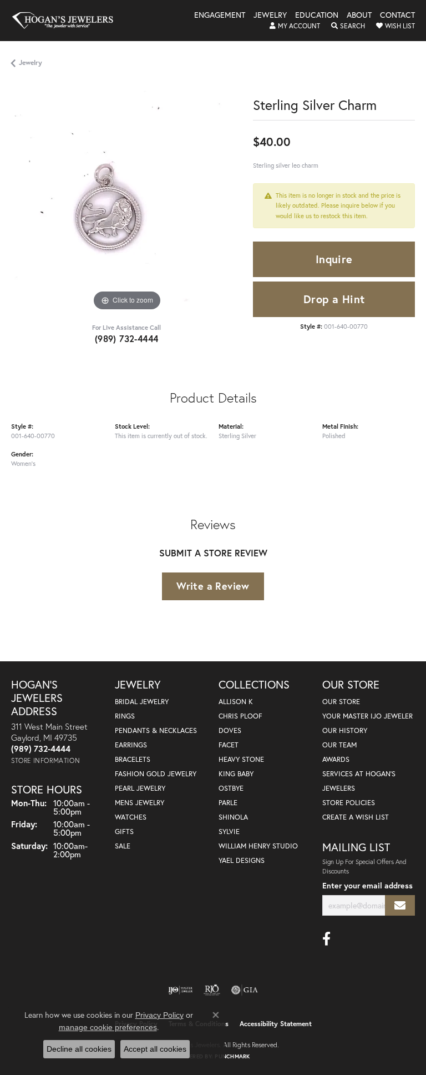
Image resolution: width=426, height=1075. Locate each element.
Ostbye (231, 788)
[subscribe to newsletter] (400, 905)
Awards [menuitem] (335, 759)
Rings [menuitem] (125, 716)
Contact (397, 15)
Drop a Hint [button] (333, 299)
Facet (229, 745)
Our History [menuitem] (344, 730)
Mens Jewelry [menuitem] (139, 802)
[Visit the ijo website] (180, 990)
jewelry (30, 62)
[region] (126, 198)
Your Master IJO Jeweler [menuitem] (367, 716)
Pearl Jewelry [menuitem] (140, 788)
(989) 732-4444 (127, 338)
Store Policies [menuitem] (348, 802)
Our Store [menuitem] (341, 701)
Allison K (236, 701)
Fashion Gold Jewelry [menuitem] (155, 773)
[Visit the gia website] (244, 990)
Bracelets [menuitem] (132, 759)
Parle (228, 802)
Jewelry (270, 15)
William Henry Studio (258, 846)
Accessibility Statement (276, 1023)
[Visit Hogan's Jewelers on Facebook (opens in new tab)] (326, 939)
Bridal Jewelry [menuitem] (142, 701)
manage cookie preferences (108, 1027)
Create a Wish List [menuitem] (355, 817)
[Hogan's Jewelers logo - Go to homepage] (67, 20)
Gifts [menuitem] (124, 831)
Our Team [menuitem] (339, 745)
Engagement (219, 15)
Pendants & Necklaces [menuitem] (156, 730)
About (359, 15)
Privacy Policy (159, 1015)
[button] (295, 26)
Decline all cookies (79, 1048)
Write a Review (213, 585)
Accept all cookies (155, 1048)
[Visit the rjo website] (212, 990)
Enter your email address (367, 885)
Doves (230, 730)
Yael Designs (242, 860)
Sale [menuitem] (122, 846)
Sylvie (229, 831)
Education (316, 15)
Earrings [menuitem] (131, 745)
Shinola (233, 817)
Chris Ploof (240, 716)
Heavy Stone (241, 759)
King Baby (236, 773)
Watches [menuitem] (130, 817)
